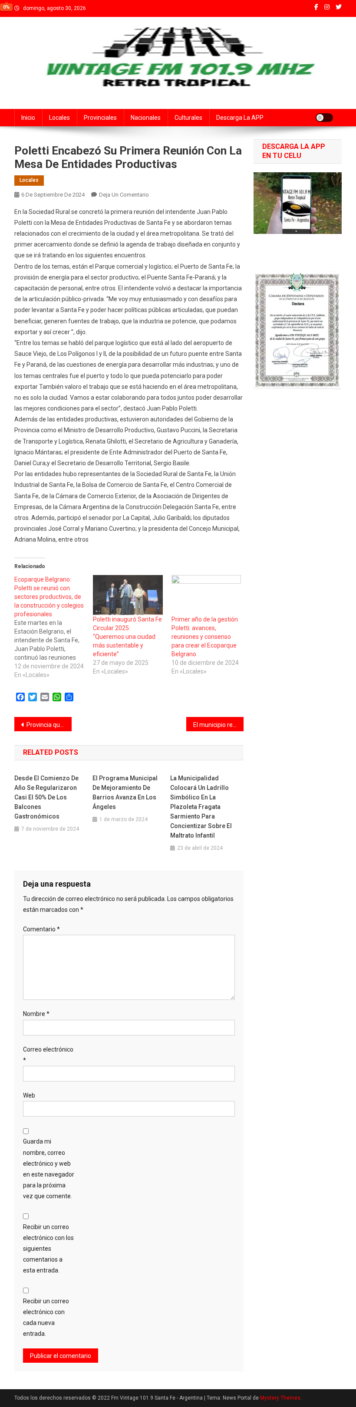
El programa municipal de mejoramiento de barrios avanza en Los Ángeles (125, 792)
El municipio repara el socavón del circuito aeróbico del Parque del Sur (218, 724)
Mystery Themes (280, 1398)
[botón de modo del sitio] (324, 117)
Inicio (28, 117)
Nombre (36, 1013)
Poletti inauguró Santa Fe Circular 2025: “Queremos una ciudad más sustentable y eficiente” (127, 636)
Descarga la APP (240, 117)
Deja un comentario (124, 194)
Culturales (188, 117)
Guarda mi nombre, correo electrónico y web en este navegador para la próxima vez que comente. (48, 1169)
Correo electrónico (48, 1055)
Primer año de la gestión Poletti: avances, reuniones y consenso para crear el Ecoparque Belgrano (204, 636)
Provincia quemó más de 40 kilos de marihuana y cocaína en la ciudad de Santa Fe (49, 724)
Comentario (41, 929)
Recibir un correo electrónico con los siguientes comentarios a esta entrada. (48, 1248)
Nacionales (146, 117)
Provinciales (100, 117)
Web (29, 1095)
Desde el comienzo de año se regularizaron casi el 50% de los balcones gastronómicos (46, 797)
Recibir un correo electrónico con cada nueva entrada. (46, 1318)
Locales (59, 117)
